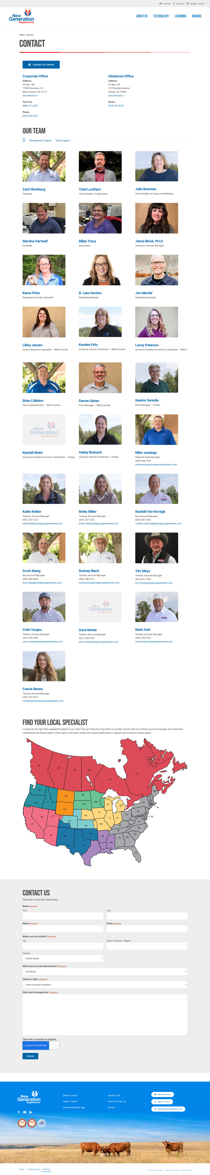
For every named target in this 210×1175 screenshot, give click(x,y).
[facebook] (19, 1112)
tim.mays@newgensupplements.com (154, 583)
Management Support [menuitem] (40, 140)
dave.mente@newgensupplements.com (98, 642)
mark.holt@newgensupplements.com (154, 641)
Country (26, 953)
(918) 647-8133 (116, 105)
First (25, 910)
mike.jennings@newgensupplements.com (156, 464)
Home (22, 35)
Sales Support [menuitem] (63, 140)
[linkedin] (30, 1112)
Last (109, 910)
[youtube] (24, 1112)
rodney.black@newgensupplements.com (99, 582)
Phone (30, 923)
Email (114, 923)
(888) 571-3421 (30, 105)
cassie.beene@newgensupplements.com (43, 701)
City (24, 941)
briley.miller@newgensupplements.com (98, 523)
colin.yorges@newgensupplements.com (43, 641)
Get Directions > (30, 95)
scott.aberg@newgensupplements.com (42, 582)
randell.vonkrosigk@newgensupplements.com (158, 523)
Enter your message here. (40, 992)
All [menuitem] (24, 141)
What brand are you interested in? (44, 966)
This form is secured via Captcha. (40, 1039)
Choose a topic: (35, 979)
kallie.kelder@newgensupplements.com (42, 523)
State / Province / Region (119, 941)
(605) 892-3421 (30, 116)
